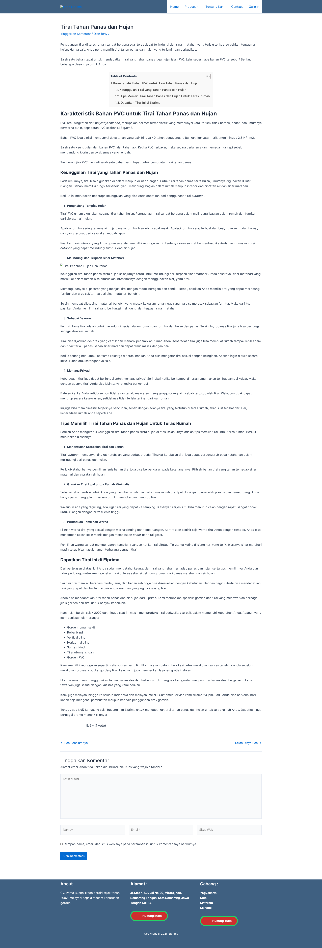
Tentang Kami (215, 6)
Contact (237, 6)
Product (190, 6)
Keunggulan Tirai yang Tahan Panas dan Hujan (153, 89)
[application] (197, 6)
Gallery (254, 6)
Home (174, 6)
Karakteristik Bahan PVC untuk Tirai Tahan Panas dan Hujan (156, 83)
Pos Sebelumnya (74, 742)
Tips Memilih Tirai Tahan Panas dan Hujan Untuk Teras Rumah (165, 96)
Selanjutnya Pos (248, 742)
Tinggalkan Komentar (75, 34)
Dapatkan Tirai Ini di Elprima (140, 102)
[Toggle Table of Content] (206, 76)
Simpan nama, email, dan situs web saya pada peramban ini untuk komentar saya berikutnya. (131, 844)
